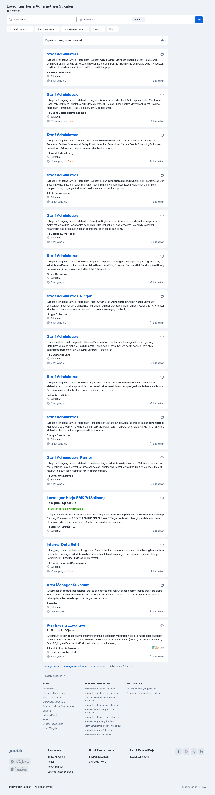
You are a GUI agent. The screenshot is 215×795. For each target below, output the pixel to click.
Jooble (202, 787)
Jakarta (47, 710)
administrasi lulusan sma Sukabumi (102, 717)
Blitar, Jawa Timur (52, 697)
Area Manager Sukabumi (68, 585)
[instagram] (186, 751)
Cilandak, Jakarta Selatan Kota (58, 706)
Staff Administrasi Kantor (69, 457)
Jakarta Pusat (50, 715)
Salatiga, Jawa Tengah (54, 693)
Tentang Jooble (56, 756)
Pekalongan (49, 688)
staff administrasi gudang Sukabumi (103, 725)
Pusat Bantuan (55, 766)
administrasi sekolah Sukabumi (100, 688)
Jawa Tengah (50, 728)
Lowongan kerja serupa (60, 771)
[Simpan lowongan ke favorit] (162, 54)
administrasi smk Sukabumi (98, 734)
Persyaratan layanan (20, 786)
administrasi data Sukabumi (98, 730)
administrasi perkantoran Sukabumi (102, 693)
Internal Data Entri (63, 544)
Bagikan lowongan (99, 756)
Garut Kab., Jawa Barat (54, 701)
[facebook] (178, 751)
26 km (137, 19)
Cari (198, 19)
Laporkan (158, 80)
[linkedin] (201, 751)
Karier (51, 761)
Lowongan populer (140, 756)
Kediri (45, 719)
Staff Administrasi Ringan (69, 296)
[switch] (163, 40)
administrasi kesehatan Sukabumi (101, 705)
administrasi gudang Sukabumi (100, 721)
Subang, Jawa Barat (53, 724)
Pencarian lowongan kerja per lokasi (144, 693)
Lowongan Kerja (97, 761)
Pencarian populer (53, 675)
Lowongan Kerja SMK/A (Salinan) (76, 497)
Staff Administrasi (63, 54)
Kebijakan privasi (44, 786)
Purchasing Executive (66, 625)
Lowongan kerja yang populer (141, 688)
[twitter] (194, 751)
